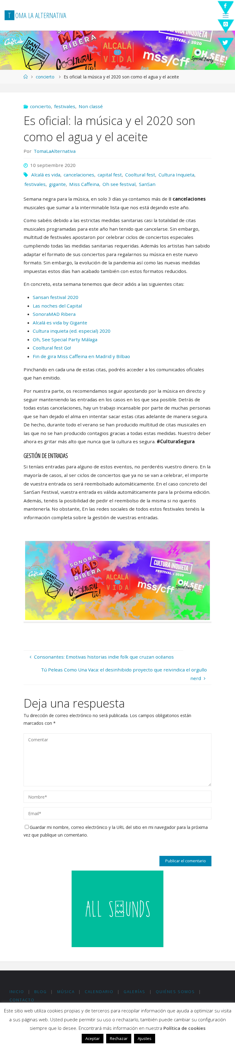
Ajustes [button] (144, 1038)
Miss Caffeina (84, 184)
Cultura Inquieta (176, 175)
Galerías (134, 991)
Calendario (99, 991)
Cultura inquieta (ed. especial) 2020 (71, 331)
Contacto (22, 1000)
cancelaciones (79, 175)
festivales (64, 106)
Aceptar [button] (92, 1038)
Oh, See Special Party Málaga (65, 339)
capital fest (110, 175)
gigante (57, 184)
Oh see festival (119, 184)
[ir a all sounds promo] (117, 908)
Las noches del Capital (58, 306)
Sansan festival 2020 (55, 297)
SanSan (147, 184)
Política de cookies (184, 1028)
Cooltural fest (140, 175)
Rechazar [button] (119, 1038)
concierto (45, 77)
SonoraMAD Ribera (54, 314)
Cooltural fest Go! (52, 348)
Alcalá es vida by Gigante (60, 322)
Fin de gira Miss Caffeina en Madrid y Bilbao (81, 356)
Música (66, 991)
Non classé (91, 106)
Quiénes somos (175, 991)
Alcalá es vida (45, 175)
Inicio (16, 991)
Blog (40, 991)
